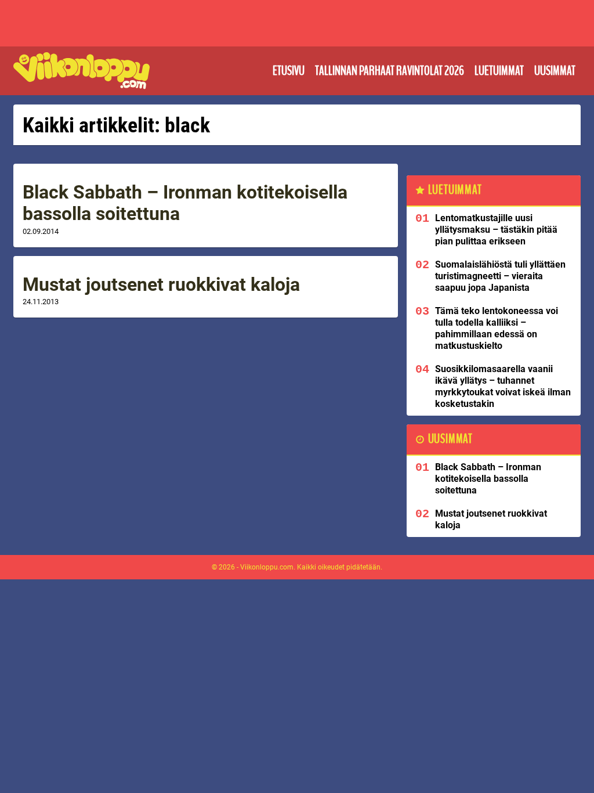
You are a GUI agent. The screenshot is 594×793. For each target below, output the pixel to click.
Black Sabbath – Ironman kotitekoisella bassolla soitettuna (185, 203)
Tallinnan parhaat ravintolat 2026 (389, 71)
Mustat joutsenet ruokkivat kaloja (161, 284)
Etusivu (289, 71)
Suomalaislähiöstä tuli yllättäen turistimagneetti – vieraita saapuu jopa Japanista (500, 276)
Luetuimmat (499, 71)
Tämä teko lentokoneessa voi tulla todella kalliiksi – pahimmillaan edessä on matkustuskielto (496, 328)
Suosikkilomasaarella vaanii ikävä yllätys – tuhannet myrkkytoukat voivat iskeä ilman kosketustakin (503, 386)
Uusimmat (554, 71)
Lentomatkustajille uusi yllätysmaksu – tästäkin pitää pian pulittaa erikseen (496, 229)
